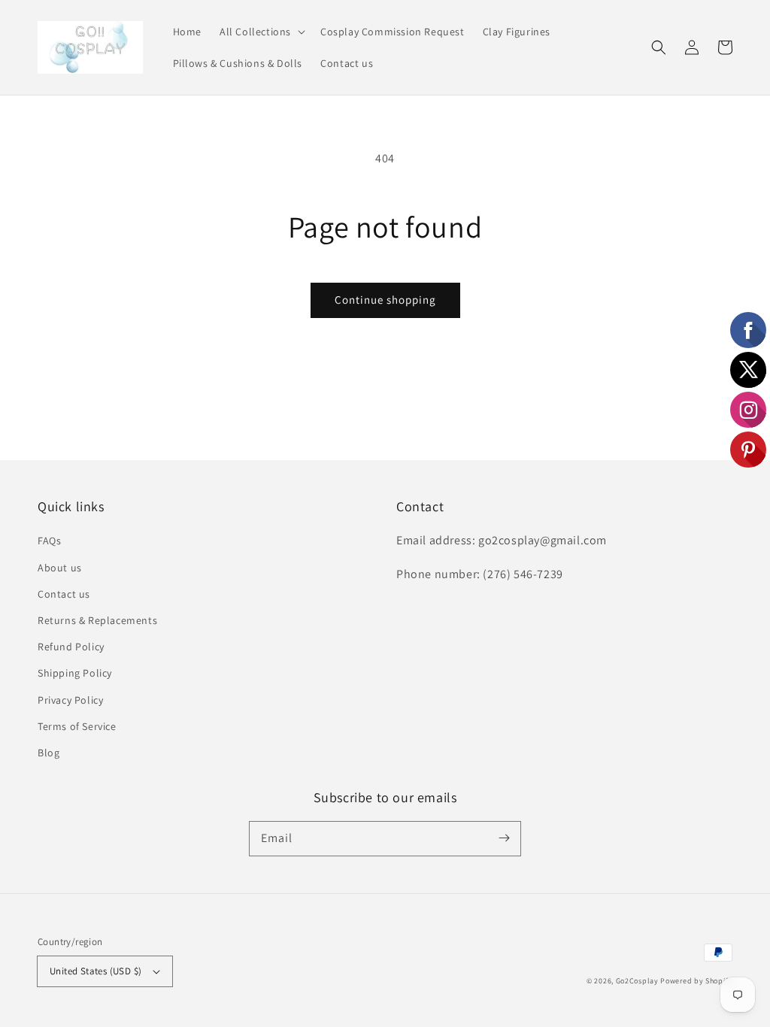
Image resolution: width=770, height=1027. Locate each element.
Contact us (64, 594)
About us (60, 567)
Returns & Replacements (97, 620)
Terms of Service (77, 726)
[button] (261, 31)
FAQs (49, 540)
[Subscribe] (503, 838)
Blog (48, 752)
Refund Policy (71, 646)
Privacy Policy (70, 700)
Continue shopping (385, 299)
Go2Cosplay (637, 981)
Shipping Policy (75, 673)
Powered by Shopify (696, 981)
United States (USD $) (95, 971)
